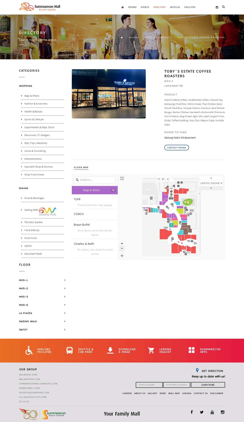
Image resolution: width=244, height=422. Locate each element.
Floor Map (81, 167)
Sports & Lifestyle (34, 119)
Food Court (30, 238)
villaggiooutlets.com (32, 397)
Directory (159, 7)
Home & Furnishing (35, 150)
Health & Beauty (33, 111)
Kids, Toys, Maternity (35, 143)
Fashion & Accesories (35, 103)
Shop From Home (34, 174)
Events (145, 7)
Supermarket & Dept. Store (39, 127)
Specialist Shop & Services (38, 166)
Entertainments (33, 158)
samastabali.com (29, 388)
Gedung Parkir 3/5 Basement (180, 137)
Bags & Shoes (31, 95)
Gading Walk (31, 209)
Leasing (186, 393)
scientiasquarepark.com (34, 392)
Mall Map (174, 393)
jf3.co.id (24, 401)
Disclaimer (216, 393)
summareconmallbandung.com (38, 383)
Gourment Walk (33, 253)
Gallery (152, 393)
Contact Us (201, 393)
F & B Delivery (31, 230)
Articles (175, 7)
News (163, 393)
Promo (132, 7)
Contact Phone (176, 147)
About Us (139, 393)
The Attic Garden (33, 222)
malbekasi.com (28, 374)
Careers (127, 393)
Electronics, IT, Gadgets (37, 135)
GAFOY (28, 245)
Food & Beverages (34, 198)
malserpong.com (29, 379)
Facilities (190, 7)
